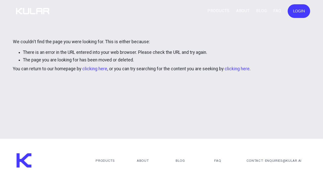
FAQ (277, 10)
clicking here (94, 68)
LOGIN (299, 11)
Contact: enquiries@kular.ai (274, 160)
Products (218, 10)
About (243, 10)
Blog (261, 10)
